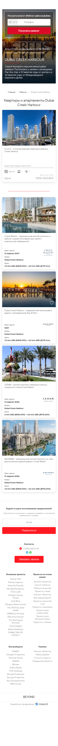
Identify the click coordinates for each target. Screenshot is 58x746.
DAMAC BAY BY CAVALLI (15, 633)
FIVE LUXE (16, 592)
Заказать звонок (29, 559)
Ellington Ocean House (15, 596)
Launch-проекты (42, 585)
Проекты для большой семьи (42, 617)
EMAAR (15, 661)
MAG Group (15, 683)
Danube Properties (15, 677)
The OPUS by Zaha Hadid (15, 609)
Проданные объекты (42, 661)
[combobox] (13, 22)
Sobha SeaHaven (15, 629)
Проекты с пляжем (42, 622)
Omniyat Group (16, 657)
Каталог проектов (42, 581)
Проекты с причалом (42, 607)
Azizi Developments (16, 680)
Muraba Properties (15, 674)
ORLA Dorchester (15, 616)
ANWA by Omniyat (15, 613)
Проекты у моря (42, 591)
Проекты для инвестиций (42, 611)
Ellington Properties (16, 654)
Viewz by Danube (15, 585)
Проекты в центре (42, 588)
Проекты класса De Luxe (42, 602)
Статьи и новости (42, 657)
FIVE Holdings (15, 671)
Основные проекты (15, 574)
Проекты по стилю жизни (42, 575)
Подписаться (29, 530)
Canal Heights (15, 626)
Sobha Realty (16, 667)
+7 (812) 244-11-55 (31, 548)
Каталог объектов (42, 594)
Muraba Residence (15, 588)
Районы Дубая (42, 654)
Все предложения (42, 597)
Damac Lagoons (15, 582)
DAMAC (15, 651)
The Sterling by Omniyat (16, 621)
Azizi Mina (15, 601)
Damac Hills (15, 579)
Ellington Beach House (15, 604)
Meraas (15, 664)
